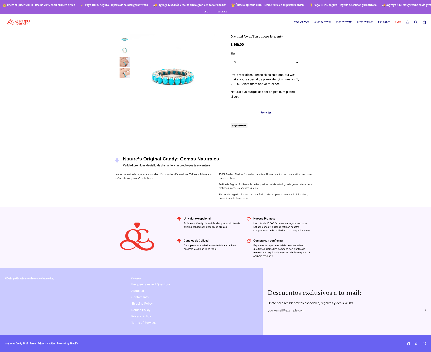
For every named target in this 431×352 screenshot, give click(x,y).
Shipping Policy (142, 303)
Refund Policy (141, 310)
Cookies (51, 343)
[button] (322, 22)
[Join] (423, 310)
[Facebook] (408, 343)
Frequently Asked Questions (151, 284)
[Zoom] (173, 77)
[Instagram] (424, 343)
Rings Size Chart (239, 125)
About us (137, 290)
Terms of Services (143, 322)
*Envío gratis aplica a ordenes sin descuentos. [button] (29, 278)
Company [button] (136, 278)
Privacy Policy (141, 316)
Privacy (42, 343)
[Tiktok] (416, 343)
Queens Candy (14, 343)
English (222, 12)
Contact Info (140, 297)
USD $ (207, 12)
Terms (33, 343)
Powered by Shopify (67, 343)
